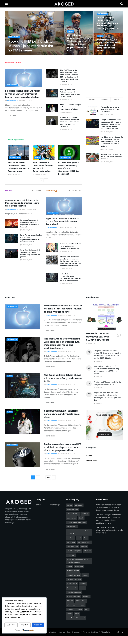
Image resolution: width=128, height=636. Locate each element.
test (86, 609)
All (33, 190)
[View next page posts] (46, 180)
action (69, 505)
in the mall (71, 555)
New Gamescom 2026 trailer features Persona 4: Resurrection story (43, 166)
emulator (70, 538)
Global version (72, 547)
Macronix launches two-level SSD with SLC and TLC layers (111, 109)
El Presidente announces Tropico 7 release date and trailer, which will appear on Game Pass (78, 43)
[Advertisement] (105, 75)
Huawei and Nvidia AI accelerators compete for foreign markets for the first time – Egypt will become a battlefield (70, 261)
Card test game (72, 514)
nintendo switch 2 (73, 575)
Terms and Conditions (90, 632)
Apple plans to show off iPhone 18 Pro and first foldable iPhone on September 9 (62, 221)
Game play (71, 542)
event (79, 538)
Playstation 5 (72, 584)
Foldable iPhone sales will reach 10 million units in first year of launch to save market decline (22, 94)
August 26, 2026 (29, 55)
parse (86, 575)
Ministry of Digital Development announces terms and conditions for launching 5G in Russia (107, 23)
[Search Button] (121, 3)
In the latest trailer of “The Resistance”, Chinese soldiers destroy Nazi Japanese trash (70, 277)
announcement (72, 509)
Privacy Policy (105, 632)
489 (48, 477)
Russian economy (73, 596)
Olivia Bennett (15, 55)
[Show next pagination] (54, 477)
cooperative (71, 518)
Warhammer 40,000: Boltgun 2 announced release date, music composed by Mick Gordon (107, 45)
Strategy (70, 609)
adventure (78, 505)
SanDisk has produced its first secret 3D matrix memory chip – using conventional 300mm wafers (111, 141)
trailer (69, 614)
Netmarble (79, 566)
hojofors (84, 547)
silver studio (71, 605)
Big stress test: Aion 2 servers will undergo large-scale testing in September (29, 223)
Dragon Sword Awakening (76, 522)
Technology (14, 37)
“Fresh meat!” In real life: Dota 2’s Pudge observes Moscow (111, 156)
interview (87, 551)
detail (81, 518)
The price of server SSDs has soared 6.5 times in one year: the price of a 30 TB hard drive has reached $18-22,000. (110, 124)
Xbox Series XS (72, 618)
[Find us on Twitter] (118, 632)
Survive (79, 609)
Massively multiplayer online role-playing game (77, 560)
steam (82, 605)
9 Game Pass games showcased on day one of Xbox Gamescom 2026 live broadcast (68, 168)
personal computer (74, 579)
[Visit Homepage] (64, 3)
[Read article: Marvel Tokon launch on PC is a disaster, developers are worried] (52, 247)
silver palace (81, 601)
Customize (11, 625)
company (85, 514)
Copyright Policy (64, 632)
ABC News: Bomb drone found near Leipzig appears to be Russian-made (18, 166)
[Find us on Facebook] (115, 632)
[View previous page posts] (42, 180)
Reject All (24, 625)
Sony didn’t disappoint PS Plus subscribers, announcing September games (30, 253)
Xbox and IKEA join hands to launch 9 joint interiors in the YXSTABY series (30, 45)
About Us (52, 632)
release (83, 584)
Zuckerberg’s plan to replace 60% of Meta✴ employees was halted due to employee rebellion (70, 122)
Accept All (38, 625)
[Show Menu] (6, 3)
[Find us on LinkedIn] (122, 632)
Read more (13, 116)
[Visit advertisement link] (104, 425)
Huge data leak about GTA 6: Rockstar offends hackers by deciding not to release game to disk (107, 396)
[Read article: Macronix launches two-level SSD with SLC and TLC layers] (104, 317)
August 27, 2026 (26, 100)
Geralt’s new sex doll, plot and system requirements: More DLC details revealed (31, 238)
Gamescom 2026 (84, 542)
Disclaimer (76, 632)
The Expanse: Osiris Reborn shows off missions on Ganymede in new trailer (70, 93)
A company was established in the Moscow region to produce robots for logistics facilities (22, 203)
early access (71, 527)
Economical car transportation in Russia (78, 532)
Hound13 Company (74, 551)
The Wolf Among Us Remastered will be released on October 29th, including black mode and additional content (69, 76)
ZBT (83, 618)
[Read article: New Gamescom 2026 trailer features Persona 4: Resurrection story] (44, 152)
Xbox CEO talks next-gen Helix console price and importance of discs (71, 106)
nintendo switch (73, 571)
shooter (70, 601)
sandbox (86, 596)
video (77, 614)
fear (85, 538)
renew (82, 588)
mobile (69, 566)
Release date (72, 588)
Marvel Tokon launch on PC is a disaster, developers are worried (70, 246)
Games (70, 31)
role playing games (74, 592)
